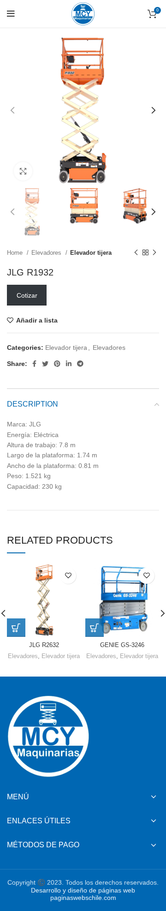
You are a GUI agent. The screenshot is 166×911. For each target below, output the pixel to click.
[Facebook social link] (34, 364)
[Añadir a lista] (68, 576)
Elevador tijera (91, 252)
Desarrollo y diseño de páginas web (83, 890)
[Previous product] (136, 253)
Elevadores (47, 252)
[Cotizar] (16, 627)
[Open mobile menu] (10, 14)
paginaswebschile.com (83, 897)
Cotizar (27, 295)
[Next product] (154, 253)
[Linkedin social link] (68, 364)
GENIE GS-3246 (122, 645)
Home (15, 252)
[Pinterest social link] (57, 364)
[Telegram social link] (80, 364)
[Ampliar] (23, 171)
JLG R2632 (44, 645)
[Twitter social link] (45, 364)
